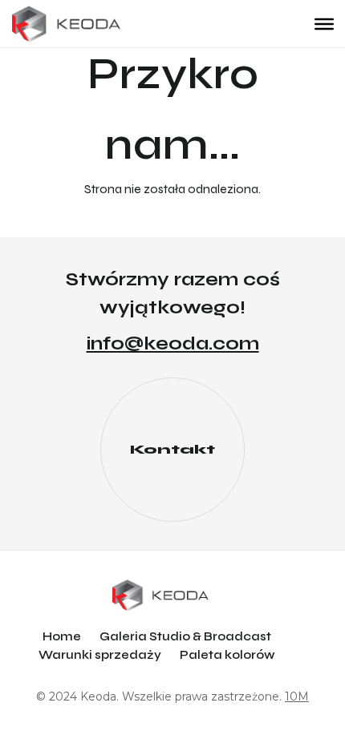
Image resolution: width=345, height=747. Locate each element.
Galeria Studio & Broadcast (185, 636)
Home (62, 636)
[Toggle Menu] (324, 23)
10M (297, 696)
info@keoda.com (173, 343)
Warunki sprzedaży (100, 655)
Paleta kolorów (227, 655)
